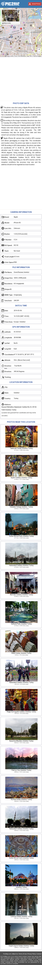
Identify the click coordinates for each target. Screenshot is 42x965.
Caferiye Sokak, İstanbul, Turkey (21, 916)
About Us (15, 954)
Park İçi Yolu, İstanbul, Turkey (21, 770)
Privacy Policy (32, 954)
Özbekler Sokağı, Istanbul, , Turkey (21, 507)
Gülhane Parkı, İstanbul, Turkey (21, 624)
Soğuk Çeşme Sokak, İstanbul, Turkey (21, 946)
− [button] (39, 52)
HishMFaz (23, 56)
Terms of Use (23, 954)
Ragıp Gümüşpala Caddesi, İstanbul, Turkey (21, 712)
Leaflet (11, 56)
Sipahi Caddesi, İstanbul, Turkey (21, 478)
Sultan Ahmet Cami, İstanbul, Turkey (21, 858)
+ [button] (39, 49)
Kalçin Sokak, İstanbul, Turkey (21, 653)
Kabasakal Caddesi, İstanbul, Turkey (21, 565)
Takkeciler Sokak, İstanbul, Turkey (21, 448)
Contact (39, 954)
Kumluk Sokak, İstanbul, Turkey (21, 799)
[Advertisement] (21, 79)
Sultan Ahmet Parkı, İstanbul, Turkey (21, 536)
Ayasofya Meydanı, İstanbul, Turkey (21, 741)
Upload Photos (36, 4)
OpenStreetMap (37, 56)
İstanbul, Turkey (21, 887)
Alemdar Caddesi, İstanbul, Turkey (21, 595)
